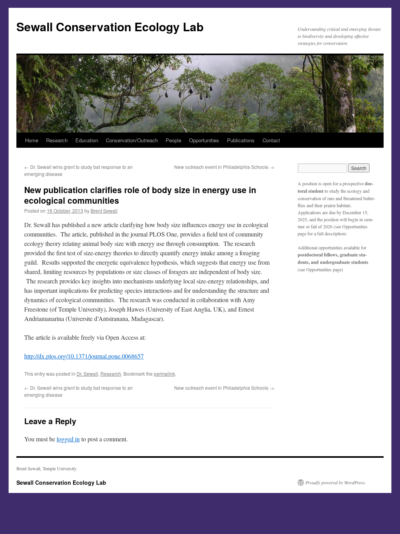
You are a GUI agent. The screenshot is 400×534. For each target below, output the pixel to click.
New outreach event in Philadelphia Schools (224, 166)
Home (31, 140)
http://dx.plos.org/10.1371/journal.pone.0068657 (84, 356)
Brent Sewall (104, 210)
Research (57, 140)
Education (86, 140)
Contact (271, 140)
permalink (164, 373)
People (173, 140)
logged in (68, 439)
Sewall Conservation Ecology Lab (110, 26)
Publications (241, 140)
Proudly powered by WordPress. (335, 482)
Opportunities (204, 140)
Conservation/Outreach (132, 140)
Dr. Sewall (87, 373)
